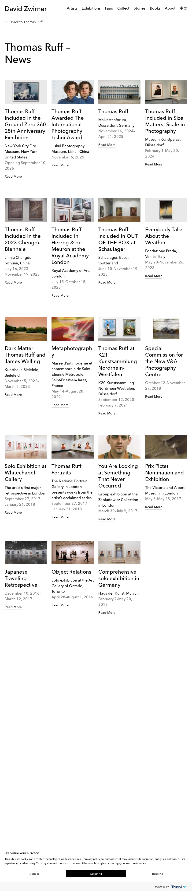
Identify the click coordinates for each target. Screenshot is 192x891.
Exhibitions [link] (91, 9)
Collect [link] (123, 9)
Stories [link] (139, 9)
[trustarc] (178, 886)
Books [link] (155, 9)
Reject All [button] (157, 873)
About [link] (170, 9)
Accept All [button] (96, 873)
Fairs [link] (109, 9)
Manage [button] (34, 873)
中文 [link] (183, 9)
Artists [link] (72, 9)
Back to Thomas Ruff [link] (26, 22)
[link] (26, 129)
